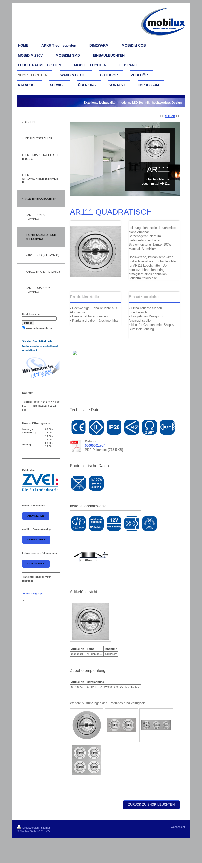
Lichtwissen (35, 563)
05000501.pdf (95, 445)
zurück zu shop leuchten (151, 804)
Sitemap (45, 827)
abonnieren (35, 515)
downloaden (36, 539)
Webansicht (178, 826)
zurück (170, 116)
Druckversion (30, 827)
